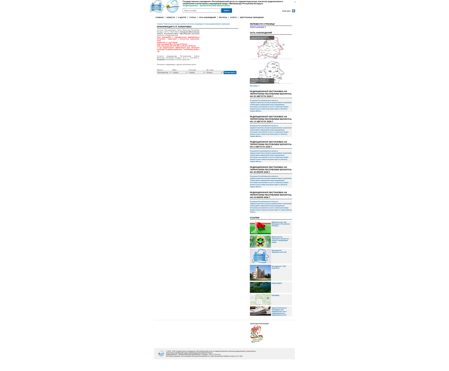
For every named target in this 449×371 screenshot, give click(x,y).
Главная (159, 17)
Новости (171, 17)
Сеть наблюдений (207, 17)
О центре (182, 17)
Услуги (233, 17)
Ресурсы (223, 17)
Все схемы (254, 86)
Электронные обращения (252, 17)
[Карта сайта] (295, 2)
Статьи (192, 17)
